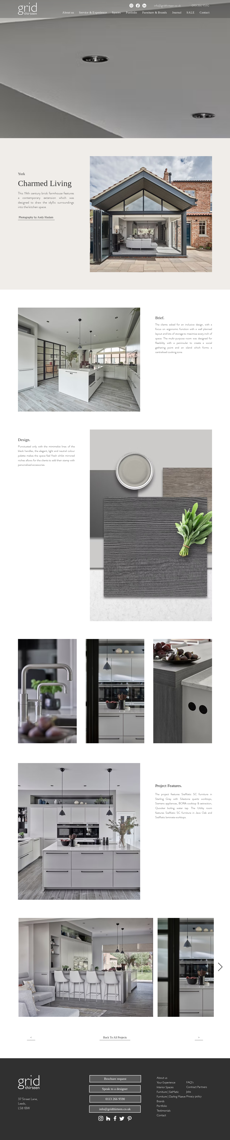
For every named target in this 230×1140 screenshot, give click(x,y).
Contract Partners (196, 1086)
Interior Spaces (165, 1086)
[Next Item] (220, 967)
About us (162, 1077)
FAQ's (190, 1082)
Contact (161, 1115)
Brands (160, 1100)
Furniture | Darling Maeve (169, 1096)
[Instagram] (131, 6)
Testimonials (164, 1110)
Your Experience (166, 1082)
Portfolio (162, 1105)
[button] (93, 12)
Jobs (188, 1091)
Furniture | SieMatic (168, 1091)
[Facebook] (138, 6)
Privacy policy (194, 1096)
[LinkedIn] (144, 6)
